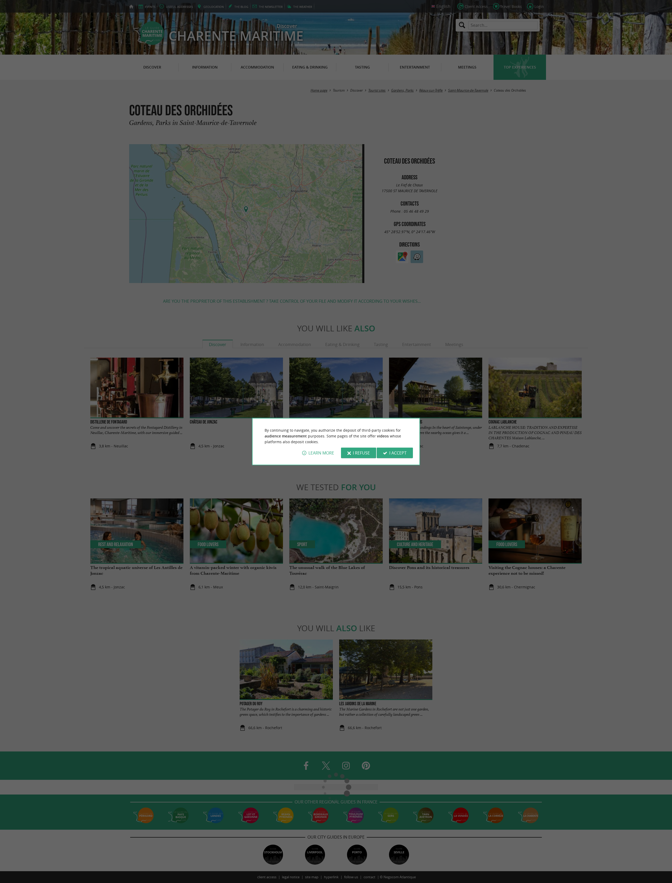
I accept (398, 453)
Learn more (321, 453)
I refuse (361, 453)
